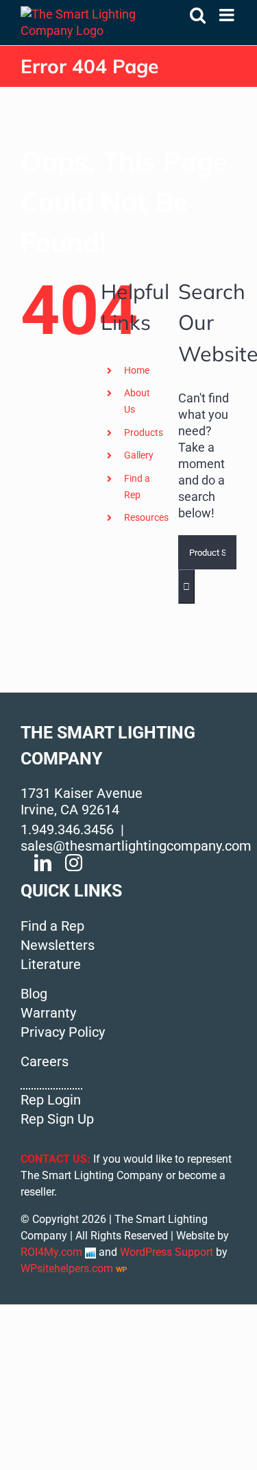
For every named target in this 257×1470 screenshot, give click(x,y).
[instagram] (73, 862)
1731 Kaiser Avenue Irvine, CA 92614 (82, 801)
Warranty (48, 1013)
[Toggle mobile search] (198, 14)
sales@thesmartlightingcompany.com (136, 846)
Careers (45, 1061)
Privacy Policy (63, 1032)
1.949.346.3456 (67, 829)
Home (136, 370)
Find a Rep (52, 926)
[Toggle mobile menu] (227, 14)
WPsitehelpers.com (68, 1268)
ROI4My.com (51, 1252)
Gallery (139, 455)
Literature (51, 964)
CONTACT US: (55, 1158)
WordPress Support (166, 1252)
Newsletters (58, 945)
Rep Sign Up (57, 1119)
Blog (34, 993)
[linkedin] (42, 862)
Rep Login (51, 1100)
